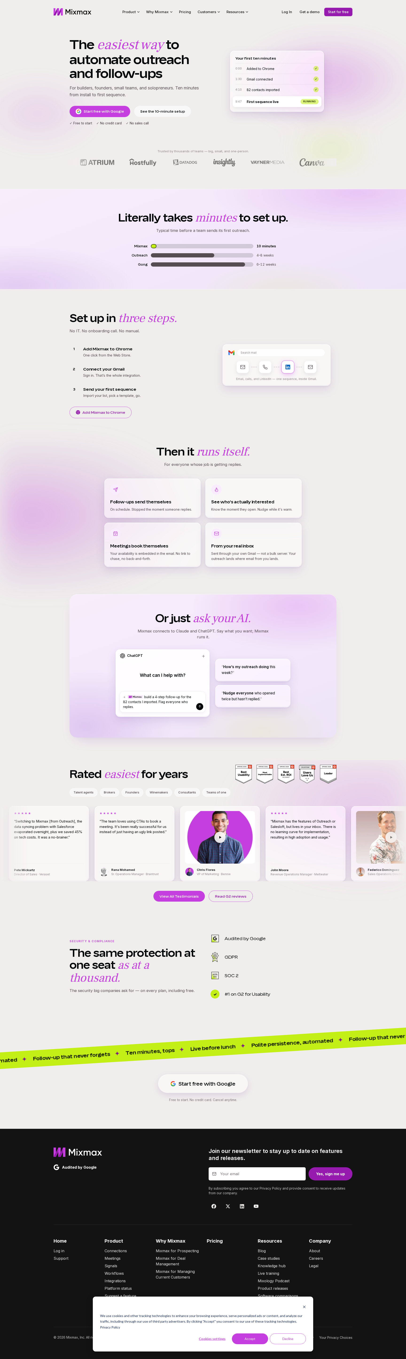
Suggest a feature (120, 1296)
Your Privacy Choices (335, 1338)
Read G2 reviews (230, 896)
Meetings (113, 1258)
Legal (313, 1265)
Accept (250, 1339)
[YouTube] (256, 1206)
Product (114, 1241)
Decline (287, 1339)
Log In (287, 12)
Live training (268, 1273)
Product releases (273, 1288)
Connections (116, 1250)
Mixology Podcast (273, 1281)
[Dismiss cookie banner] (304, 1307)
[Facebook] (214, 1206)
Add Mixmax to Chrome (103, 412)
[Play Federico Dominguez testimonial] (320, 837)
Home (60, 1241)
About (314, 1250)
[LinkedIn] (242, 1206)
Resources (270, 1241)
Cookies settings (212, 1339)
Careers (316, 1258)
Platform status (118, 1288)
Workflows (114, 1273)
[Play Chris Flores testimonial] (149, 837)
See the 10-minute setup (162, 111)
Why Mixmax (170, 1241)
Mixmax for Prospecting (177, 1250)
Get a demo (310, 12)
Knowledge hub (272, 1265)
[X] (228, 1206)
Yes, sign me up (330, 1173)
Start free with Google (104, 111)
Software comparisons (278, 1296)
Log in (59, 1250)
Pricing (185, 12)
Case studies (269, 1258)
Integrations (115, 1281)
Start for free (338, 12)
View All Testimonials (179, 896)
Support (61, 1258)
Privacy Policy (110, 1327)
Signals (111, 1265)
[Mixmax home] (72, 12)
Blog (262, 1250)
